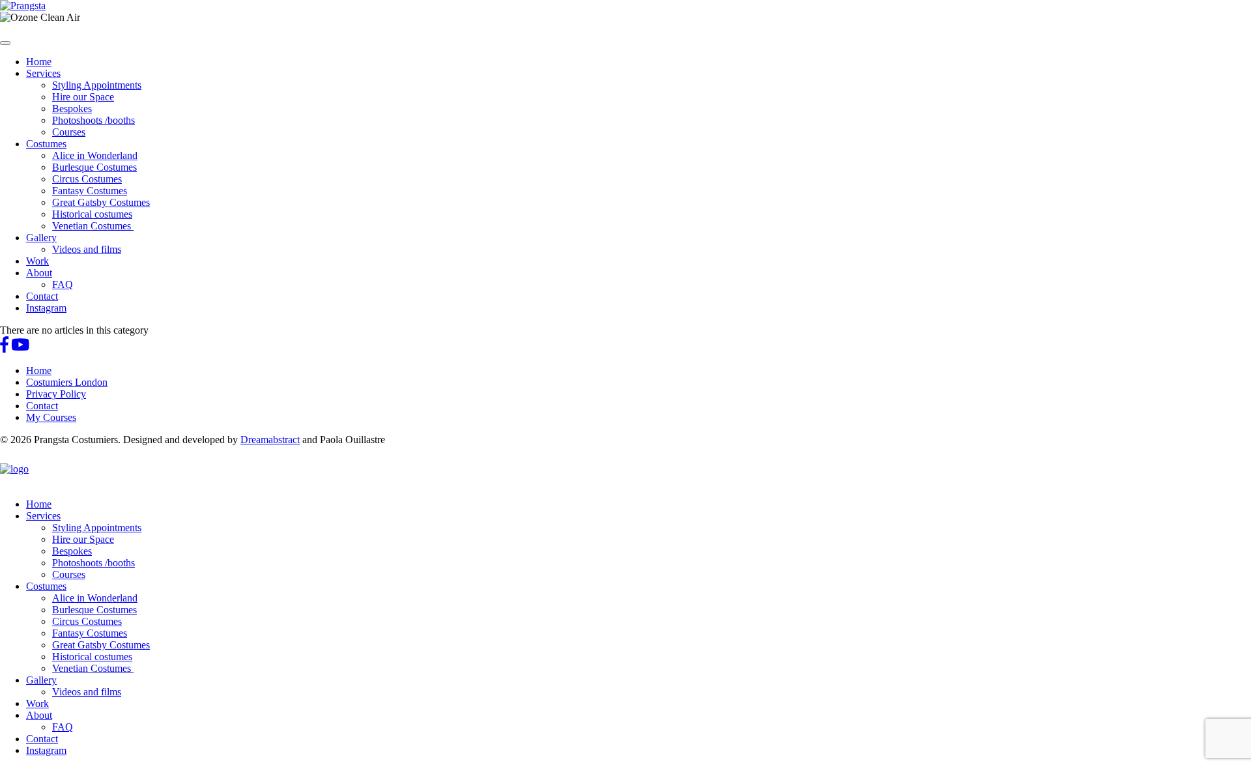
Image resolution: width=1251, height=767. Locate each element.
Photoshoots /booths (93, 120)
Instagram (46, 307)
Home (38, 61)
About (39, 272)
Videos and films (86, 249)
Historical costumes (92, 214)
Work (37, 261)
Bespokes (72, 108)
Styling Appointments (96, 85)
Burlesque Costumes (94, 167)
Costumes (46, 143)
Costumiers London (67, 382)
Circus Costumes (87, 178)
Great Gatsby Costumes (101, 202)
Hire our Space (83, 96)
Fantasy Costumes (89, 190)
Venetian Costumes (93, 225)
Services (43, 73)
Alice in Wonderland (94, 155)
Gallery (41, 237)
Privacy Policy (56, 393)
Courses (68, 131)
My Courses (51, 417)
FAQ (62, 284)
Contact (42, 296)
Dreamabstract (270, 439)
